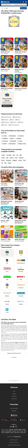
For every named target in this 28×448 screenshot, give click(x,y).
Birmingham (12, 136)
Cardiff (4, 143)
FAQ (14, 391)
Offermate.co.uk (17, 436)
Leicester (4, 141)
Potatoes (21, 157)
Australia (16, 429)
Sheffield (4, 138)
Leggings (14, 160)
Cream (3, 157)
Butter (3, 160)
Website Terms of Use (14, 442)
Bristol (11, 138)
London (4, 136)
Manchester (12, 143)
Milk (21, 155)
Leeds (19, 141)
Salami (9, 163)
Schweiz (3, 431)
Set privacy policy (14, 439)
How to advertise (14, 408)
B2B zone (14, 410)
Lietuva (2, 432)
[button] (23, 2)
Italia (25, 431)
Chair (16, 157)
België (19, 429)
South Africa (16, 432)
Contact (14, 393)
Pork (5, 163)
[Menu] (26, 2)
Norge (11, 432)
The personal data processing (14, 445)
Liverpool (20, 136)
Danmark (14, 431)
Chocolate (8, 155)
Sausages (8, 160)
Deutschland (8, 431)
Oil (2, 163)
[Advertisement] (14, 25)
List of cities (14, 396)
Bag (7, 157)
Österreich (11, 429)
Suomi (18, 431)
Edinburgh (12, 141)
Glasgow (18, 138)
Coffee (3, 155)
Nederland (7, 432)
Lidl (6, 117)
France (21, 431)
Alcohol (11, 157)
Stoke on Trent (21, 143)
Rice (24, 160)
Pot (17, 155)
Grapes (20, 160)
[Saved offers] (21, 2)
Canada (23, 429)
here (16, 342)
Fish (14, 155)
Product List (14, 398)
